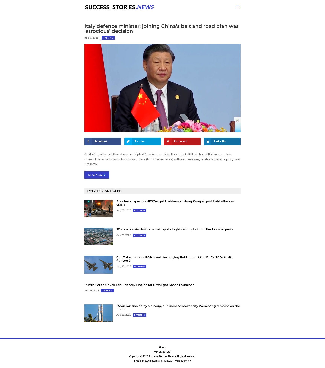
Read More (95, 175)
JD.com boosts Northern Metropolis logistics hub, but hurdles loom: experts (174, 229)
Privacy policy (182, 360)
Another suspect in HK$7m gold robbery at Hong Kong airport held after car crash (175, 203)
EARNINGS (107, 291)
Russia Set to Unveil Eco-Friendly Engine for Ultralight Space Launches (139, 285)
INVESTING (108, 38)
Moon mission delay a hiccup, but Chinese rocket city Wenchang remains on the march (178, 307)
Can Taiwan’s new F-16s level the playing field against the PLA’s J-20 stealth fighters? (174, 259)
